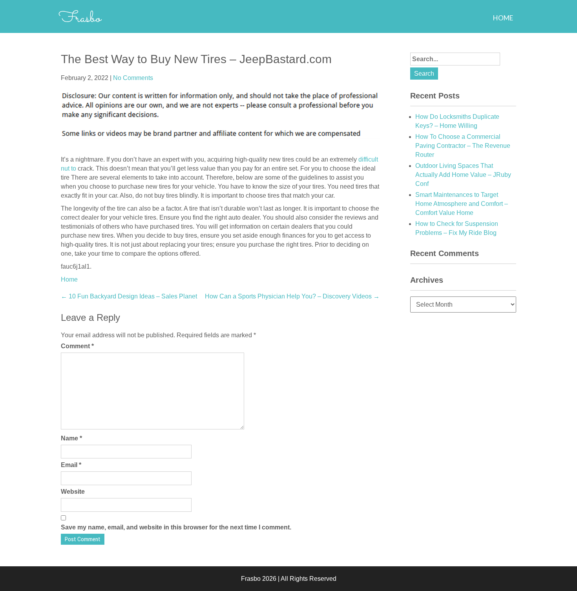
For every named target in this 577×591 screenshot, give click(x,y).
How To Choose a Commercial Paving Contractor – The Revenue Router (462, 145)
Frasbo (80, 18)
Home (503, 18)
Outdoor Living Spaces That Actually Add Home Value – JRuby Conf (463, 174)
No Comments (133, 78)
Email (71, 465)
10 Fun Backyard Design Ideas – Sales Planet (129, 296)
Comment (77, 346)
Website (73, 491)
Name (71, 438)
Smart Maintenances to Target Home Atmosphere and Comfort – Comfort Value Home (461, 203)
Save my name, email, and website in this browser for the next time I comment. (176, 527)
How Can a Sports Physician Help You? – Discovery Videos (292, 296)
